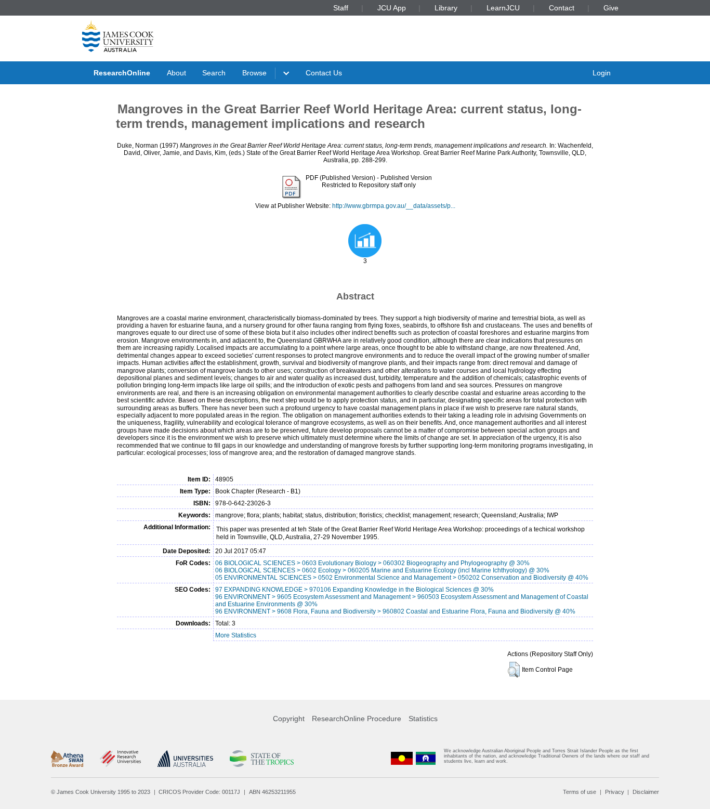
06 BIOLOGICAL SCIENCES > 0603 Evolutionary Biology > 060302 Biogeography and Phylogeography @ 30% (372, 563)
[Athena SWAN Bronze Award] (67, 758)
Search (214, 73)
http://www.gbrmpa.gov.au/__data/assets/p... (393, 206)
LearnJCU (503, 8)
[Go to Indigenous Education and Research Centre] (401, 758)
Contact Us (324, 73)
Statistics (423, 718)
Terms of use (579, 792)
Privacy (614, 792)
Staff (340, 8)
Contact (561, 8)
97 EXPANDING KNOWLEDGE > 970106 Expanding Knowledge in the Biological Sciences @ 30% (354, 589)
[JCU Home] (118, 36)
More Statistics (235, 635)
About (176, 73)
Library (446, 8)
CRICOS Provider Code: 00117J (199, 792)
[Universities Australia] (185, 758)
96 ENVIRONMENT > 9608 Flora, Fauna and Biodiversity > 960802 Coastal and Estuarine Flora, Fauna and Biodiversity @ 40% (395, 611)
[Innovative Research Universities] (120, 758)
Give (611, 8)
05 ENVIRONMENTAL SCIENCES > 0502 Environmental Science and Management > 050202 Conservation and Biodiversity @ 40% (401, 577)
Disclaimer (646, 792)
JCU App (391, 8)
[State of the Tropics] (261, 758)
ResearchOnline (122, 73)
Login (602, 73)
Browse (254, 73)
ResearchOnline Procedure (356, 718)
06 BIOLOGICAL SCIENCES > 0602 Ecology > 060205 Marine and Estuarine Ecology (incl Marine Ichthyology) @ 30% (382, 570)
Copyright (289, 718)
